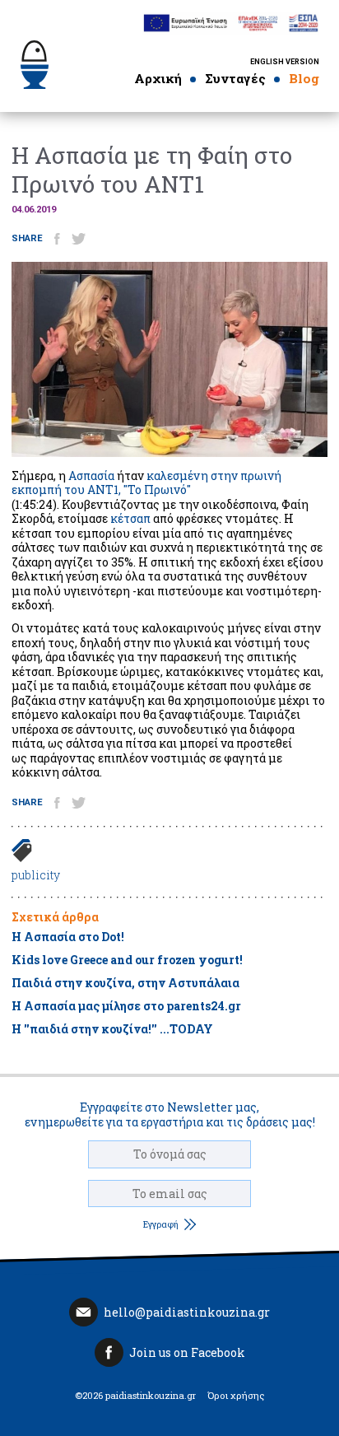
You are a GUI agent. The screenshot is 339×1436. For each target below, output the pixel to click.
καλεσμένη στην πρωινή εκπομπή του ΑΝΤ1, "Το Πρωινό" (146, 483)
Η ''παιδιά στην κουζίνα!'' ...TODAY (112, 1029)
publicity (36, 875)
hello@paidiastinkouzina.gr (187, 1312)
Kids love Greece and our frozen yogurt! (127, 959)
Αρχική (158, 78)
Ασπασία (91, 475)
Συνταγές (235, 78)
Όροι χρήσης (235, 1395)
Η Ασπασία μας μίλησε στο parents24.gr (126, 1006)
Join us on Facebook (187, 1352)
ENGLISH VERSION (284, 62)
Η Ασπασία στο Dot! (68, 936)
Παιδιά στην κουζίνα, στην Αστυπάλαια (125, 983)
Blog (304, 78)
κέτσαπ (130, 518)
